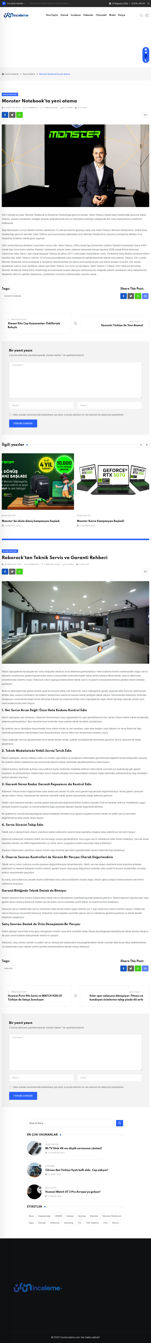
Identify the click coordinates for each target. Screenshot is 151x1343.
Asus (31, 1216)
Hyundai (82, 1216)
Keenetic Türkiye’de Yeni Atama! (122, 325)
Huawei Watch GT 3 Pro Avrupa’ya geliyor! (73, 1192)
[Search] (141, 15)
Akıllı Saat (51, 1188)
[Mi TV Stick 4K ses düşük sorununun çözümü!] (34, 1148)
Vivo (105, 1222)
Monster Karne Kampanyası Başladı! (100, 521)
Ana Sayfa (52, 15)
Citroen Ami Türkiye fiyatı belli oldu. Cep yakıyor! (76, 1170)
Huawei (70, 1216)
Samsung (68, 1222)
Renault (42, 1222)
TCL (80, 1222)
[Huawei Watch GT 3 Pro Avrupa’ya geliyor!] (34, 1191)
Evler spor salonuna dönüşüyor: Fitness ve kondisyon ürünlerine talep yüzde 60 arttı (65, 3)
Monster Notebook (12, 296)
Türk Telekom (92, 1222)
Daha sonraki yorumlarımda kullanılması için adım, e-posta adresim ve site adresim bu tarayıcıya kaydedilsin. (68, 414)
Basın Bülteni (8, 516)
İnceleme (76, 15)
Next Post (134, 322)
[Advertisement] (75, 45)
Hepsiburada (44, 1216)
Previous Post (19, 320)
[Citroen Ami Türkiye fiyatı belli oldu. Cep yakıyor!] (34, 1170)
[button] (141, 444)
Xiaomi (115, 1222)
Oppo (31, 1222)
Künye (121, 15)
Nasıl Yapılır (52, 1144)
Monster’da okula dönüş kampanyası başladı (31, 521)
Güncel (64, 15)
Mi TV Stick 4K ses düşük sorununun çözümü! (73, 1148)
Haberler (88, 15)
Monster (94, 1216)
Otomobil (101, 15)
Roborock (8, 968)
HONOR (58, 1216)
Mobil (112, 15)
